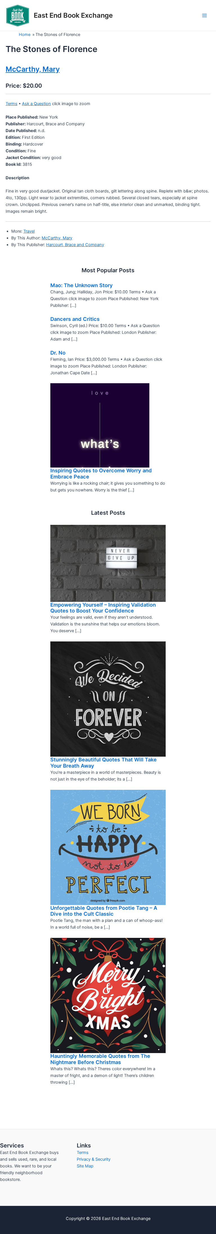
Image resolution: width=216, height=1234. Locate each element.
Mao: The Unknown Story (81, 285)
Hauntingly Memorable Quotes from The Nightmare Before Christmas (100, 1059)
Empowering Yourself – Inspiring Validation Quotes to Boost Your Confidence (103, 608)
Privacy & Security (94, 1159)
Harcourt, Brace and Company (75, 244)
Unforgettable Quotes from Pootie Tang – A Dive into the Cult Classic (103, 911)
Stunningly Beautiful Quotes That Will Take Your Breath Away (103, 762)
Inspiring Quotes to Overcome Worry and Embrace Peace (101, 473)
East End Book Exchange (73, 15)
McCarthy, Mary (57, 238)
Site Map (85, 1166)
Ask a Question (36, 103)
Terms (11, 103)
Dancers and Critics (75, 319)
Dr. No (58, 353)
